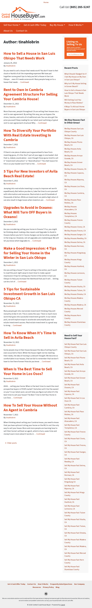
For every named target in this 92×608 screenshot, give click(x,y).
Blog (57, 587)
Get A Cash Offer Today (35, 25)
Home (46, 2)
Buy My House (56, 25)
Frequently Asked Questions (61, 584)
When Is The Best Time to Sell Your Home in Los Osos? (28, 371)
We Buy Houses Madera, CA (75, 305)
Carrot (63, 605)
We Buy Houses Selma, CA (74, 242)
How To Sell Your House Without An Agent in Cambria (30, 408)
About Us (8, 30)
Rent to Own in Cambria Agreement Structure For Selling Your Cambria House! (31, 94)
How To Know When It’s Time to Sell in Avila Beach (30, 335)
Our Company (79, 584)
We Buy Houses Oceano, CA (75, 169)
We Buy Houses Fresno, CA (75, 230)
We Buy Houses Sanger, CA (75, 234)
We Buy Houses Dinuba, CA (75, 294)
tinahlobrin (10, 66)
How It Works (75, 25)
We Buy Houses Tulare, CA (74, 290)
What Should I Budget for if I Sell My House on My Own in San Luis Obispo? (75, 77)
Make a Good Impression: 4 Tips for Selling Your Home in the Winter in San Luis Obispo (30, 253)
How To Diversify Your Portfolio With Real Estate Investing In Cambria (30, 135)
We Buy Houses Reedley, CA (75, 238)
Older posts (12, 443)
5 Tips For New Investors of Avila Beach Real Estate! (31, 174)
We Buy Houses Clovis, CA (74, 227)
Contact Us (21, 30)
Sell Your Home (11, 25)
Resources (37, 587)
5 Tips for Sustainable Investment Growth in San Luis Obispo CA (29, 293)
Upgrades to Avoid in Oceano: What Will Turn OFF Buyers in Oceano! (28, 212)
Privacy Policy (48, 587)
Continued (24, 82)
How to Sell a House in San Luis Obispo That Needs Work (29, 56)
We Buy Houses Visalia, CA (74, 286)
